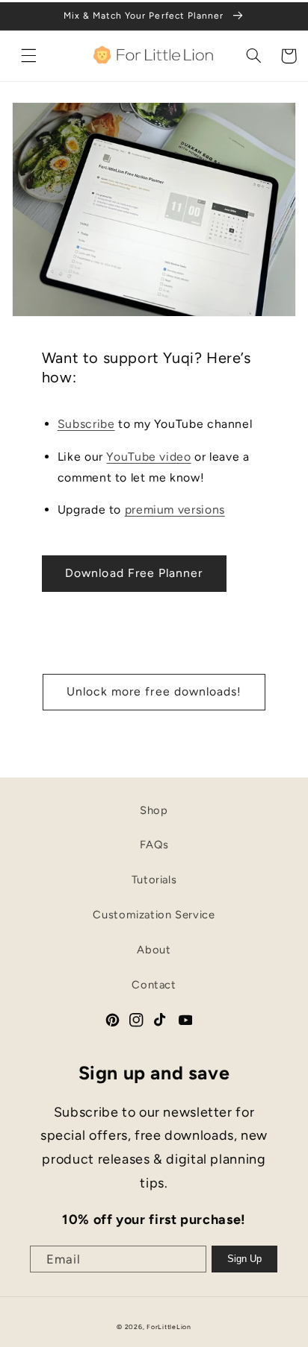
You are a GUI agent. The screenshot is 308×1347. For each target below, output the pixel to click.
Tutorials (154, 879)
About (153, 949)
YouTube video (148, 456)
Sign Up (244, 1258)
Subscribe (86, 424)
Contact (154, 984)
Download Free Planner (134, 573)
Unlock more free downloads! (154, 691)
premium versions (175, 509)
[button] (29, 56)
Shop (154, 810)
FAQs (154, 844)
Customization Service (154, 914)
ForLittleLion (169, 1327)
